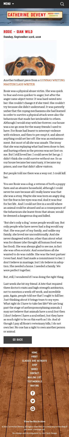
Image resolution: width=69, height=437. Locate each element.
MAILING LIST (34, 377)
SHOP (34, 365)
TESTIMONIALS (34, 381)
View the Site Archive (34, 421)
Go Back (18, 340)
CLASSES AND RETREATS (34, 361)
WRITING (34, 386)
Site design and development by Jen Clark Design (34, 433)
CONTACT (34, 373)
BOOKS (34, 369)
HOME (34, 352)
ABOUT (34, 356)
